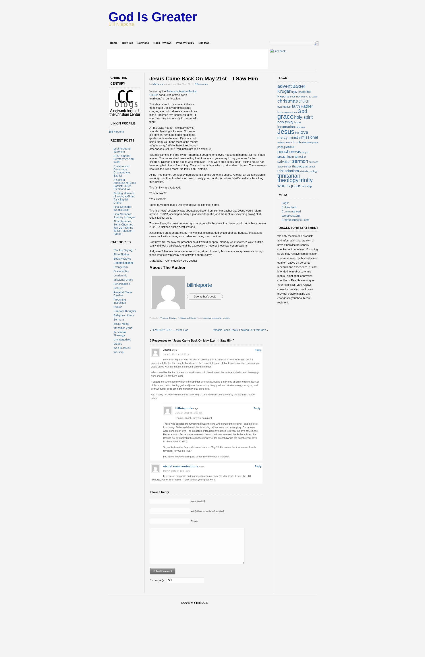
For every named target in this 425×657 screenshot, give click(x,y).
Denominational (123, 262)
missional (216, 318)
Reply (258, 350)
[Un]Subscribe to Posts (295, 220)
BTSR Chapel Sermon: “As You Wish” (124, 159)
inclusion (300, 127)
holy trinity (285, 122)
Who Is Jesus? (122, 348)
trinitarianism (288, 171)
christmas (287, 100)
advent (284, 86)
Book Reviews (162, 43)
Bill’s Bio (127, 43)
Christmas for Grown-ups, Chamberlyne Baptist (122, 171)
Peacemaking (122, 284)
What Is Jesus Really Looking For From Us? (239, 330)
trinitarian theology (288, 178)
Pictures (118, 288)
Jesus (285, 131)
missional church (289, 142)
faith (296, 106)
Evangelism (121, 267)
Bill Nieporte (116, 131)
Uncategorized (122, 339)
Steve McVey (284, 166)
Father (307, 106)
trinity (306, 180)
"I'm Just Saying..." (169, 318)
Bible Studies (121, 254)
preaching (284, 156)
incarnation (286, 127)
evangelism (284, 106)
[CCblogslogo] (125, 116)
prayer (305, 152)
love (303, 132)
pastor (289, 147)
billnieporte (158, 84)
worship (307, 186)
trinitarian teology (308, 171)
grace (285, 116)
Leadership (120, 275)
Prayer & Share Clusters (123, 294)
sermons (313, 162)
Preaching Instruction (120, 301)
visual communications (180, 466)
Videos (118, 343)
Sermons (143, 43)
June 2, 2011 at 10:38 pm (188, 413)
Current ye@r (158, 580)
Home (114, 43)
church (304, 101)
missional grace (309, 142)
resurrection (299, 156)
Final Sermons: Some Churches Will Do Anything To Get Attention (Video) (123, 227)
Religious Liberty (124, 315)
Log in (285, 203)
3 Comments (201, 84)
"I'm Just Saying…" (125, 250)
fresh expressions (287, 112)
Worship (119, 352)
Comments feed (291, 211)
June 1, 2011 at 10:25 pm (176, 354)
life (297, 132)
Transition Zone (123, 328)
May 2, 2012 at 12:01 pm (176, 471)
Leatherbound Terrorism (122, 150)
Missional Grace (123, 279)
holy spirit (303, 117)
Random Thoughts (125, 311)
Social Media (121, 323)
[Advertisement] (187, 59)
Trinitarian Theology (120, 334)
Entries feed (289, 207)
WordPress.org (291, 215)
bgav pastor (298, 91)
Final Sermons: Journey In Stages (124, 216)
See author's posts (205, 296)
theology (298, 166)
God (302, 111)
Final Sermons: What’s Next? (123, 208)
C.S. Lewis (312, 96)
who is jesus (289, 185)
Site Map (204, 43)
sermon (300, 161)
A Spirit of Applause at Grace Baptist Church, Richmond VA (125, 184)
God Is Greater (152, 17)
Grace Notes (121, 271)
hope (297, 122)
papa (280, 147)
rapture (226, 318)
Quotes (118, 307)
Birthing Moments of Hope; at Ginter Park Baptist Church (124, 198)
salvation (284, 161)
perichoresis (289, 151)
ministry (207, 318)
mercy (282, 137)
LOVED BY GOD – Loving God (170, 330)
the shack (310, 166)
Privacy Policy (185, 43)
